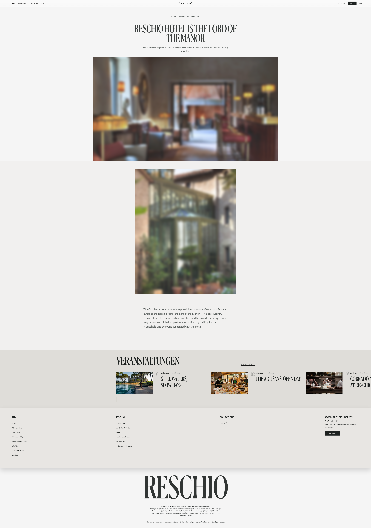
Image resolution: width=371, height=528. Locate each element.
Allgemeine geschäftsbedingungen (200, 522)
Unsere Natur (120, 441)
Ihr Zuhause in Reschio (124, 446)
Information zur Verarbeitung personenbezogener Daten (162, 522)
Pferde (118, 432)
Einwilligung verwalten (218, 522)
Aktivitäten (15, 446)
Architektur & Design (123, 428)
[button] (118, 399)
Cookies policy (184, 522)
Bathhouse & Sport (18, 437)
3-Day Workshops (18, 450)
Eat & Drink (16, 432)
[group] (161, 383)
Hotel (14, 423)
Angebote (15, 455)
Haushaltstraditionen (19, 441)
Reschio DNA (120, 423)
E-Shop (222, 423)
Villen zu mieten (17, 428)
